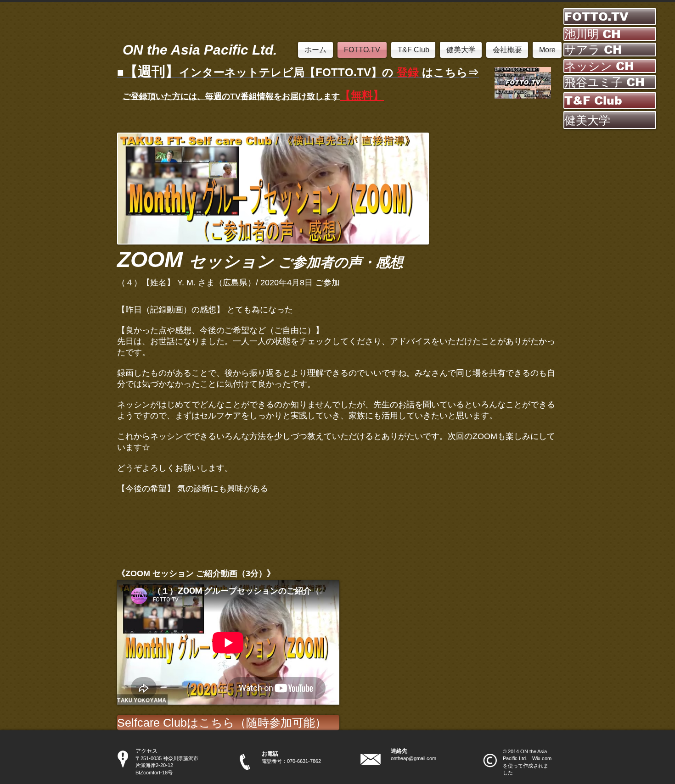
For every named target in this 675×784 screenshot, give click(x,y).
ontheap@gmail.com (413, 758)
